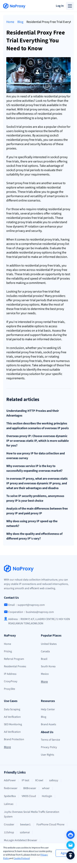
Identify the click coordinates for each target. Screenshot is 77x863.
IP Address (10, 674)
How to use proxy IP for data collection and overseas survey (35, 455)
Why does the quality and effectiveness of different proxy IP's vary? (34, 536)
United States (49, 644)
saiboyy (53, 780)
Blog (20, 22)
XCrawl (39, 780)
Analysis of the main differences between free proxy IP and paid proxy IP (37, 510)
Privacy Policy (49, 747)
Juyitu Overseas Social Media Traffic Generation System (31, 814)
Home (10, 22)
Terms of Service (50, 740)
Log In (60, 6)
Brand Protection (14, 739)
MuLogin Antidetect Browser (20, 840)
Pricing (8, 651)
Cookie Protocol (22, 858)
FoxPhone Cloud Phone (50, 825)
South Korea (48, 666)
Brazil (44, 659)
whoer (46, 788)
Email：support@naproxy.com (26, 605)
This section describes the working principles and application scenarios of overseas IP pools (37, 425)
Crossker (9, 825)
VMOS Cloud (29, 796)
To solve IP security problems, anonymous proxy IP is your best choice (35, 498)
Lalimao (8, 804)
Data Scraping (12, 709)
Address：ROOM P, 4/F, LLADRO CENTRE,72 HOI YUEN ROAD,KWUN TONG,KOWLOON (39, 621)
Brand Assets (48, 724)
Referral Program (14, 659)
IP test (25, 780)
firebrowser (10, 788)
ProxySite (9, 689)
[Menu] (70, 6)
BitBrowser (29, 788)
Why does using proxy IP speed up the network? (31, 523)
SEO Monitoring (13, 724)
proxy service (38, 109)
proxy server (21, 300)
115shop (9, 832)
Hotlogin (47, 796)
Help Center (48, 709)
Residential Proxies (15, 666)
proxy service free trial (39, 291)
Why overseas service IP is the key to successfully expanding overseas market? (34, 468)
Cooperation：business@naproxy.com (31, 612)
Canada (45, 651)
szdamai (25, 832)
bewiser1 (25, 825)
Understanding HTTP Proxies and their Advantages (32, 413)
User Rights (47, 755)
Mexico (45, 674)
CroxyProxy (10, 681)
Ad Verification (12, 717)
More (44, 681)
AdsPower (10, 780)
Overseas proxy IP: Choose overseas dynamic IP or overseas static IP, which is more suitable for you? (37, 441)
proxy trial (22, 170)
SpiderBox (10, 796)
